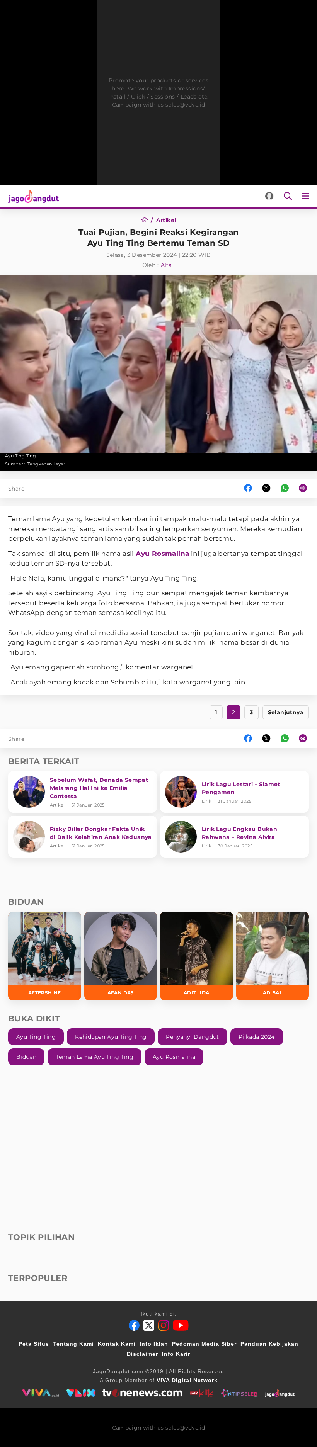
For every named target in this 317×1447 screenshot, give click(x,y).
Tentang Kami (73, 1344)
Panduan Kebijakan (269, 1344)
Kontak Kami (117, 1344)
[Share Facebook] (248, 488)
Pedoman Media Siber (204, 1344)
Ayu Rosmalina (162, 553)
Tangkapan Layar (46, 464)
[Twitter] (148, 1325)
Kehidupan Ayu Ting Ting (111, 1036)
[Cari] (288, 196)
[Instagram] (163, 1325)
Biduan (26, 1056)
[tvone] (142, 1393)
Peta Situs (34, 1344)
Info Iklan (154, 1344)
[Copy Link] (305, 488)
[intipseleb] (239, 1393)
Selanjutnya (285, 712)
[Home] (147, 220)
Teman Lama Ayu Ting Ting (94, 1056)
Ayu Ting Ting (36, 1036)
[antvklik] (201, 1393)
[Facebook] (134, 1325)
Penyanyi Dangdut (192, 1036)
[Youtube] (181, 1325)
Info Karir (176, 1354)
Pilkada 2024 (257, 1036)
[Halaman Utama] (32, 196)
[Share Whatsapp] (285, 488)
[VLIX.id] (80, 1393)
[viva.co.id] (40, 1393)
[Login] (269, 196)
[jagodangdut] (280, 1393)
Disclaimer (142, 1354)
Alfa (166, 265)
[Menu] (307, 196)
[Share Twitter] (266, 488)
